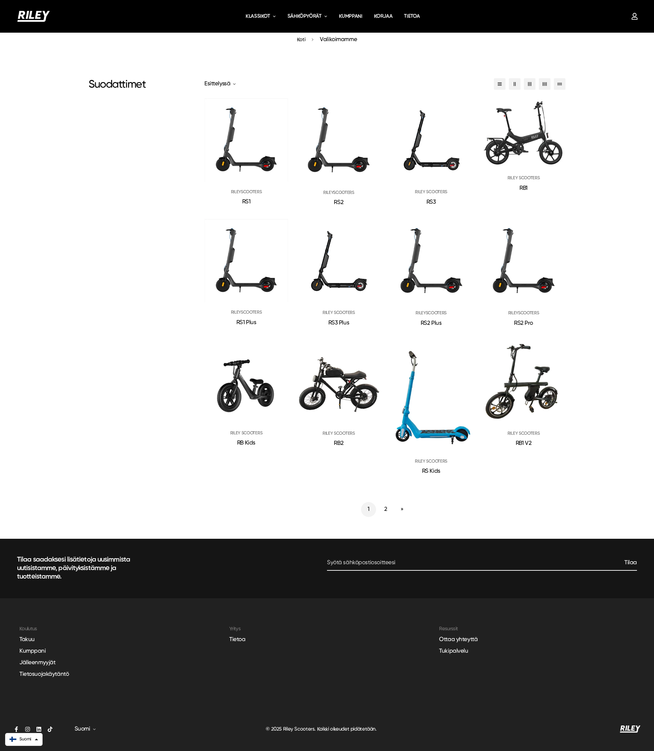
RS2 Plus (431, 323)
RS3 (431, 202)
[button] (23, 739)
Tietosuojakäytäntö (44, 674)
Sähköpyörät (304, 16)
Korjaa (383, 16)
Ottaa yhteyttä (458, 639)
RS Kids (431, 471)
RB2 (338, 443)
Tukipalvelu (453, 651)
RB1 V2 (523, 443)
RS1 (246, 202)
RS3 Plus (338, 323)
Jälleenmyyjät (37, 663)
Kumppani (350, 16)
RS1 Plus (246, 323)
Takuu (27, 639)
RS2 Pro (523, 323)
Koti (301, 39)
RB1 (523, 188)
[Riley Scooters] (33, 16)
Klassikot (258, 16)
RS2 (338, 202)
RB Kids (246, 443)
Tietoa (412, 16)
